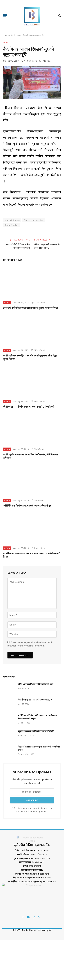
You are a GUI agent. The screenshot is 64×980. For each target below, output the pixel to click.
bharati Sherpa (12, 220)
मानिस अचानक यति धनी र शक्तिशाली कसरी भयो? (36, 684)
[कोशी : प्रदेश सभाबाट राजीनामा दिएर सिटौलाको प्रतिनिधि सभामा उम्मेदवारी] (32, 429)
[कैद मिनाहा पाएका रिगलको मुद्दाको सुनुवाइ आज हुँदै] (32, 98)
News (5, 42)
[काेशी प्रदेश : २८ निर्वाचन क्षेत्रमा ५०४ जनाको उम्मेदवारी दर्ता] (32, 381)
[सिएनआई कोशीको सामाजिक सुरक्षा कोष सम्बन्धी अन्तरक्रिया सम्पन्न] (9, 750)
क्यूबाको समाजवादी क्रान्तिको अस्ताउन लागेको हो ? (36, 731)
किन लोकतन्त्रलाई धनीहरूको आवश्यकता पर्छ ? (35, 699)
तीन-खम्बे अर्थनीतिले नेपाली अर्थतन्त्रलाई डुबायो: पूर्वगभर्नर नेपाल (30, 307)
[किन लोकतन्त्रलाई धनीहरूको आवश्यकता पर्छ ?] (9, 703)
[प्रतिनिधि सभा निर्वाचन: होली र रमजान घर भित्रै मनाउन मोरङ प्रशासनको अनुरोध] (9, 718)
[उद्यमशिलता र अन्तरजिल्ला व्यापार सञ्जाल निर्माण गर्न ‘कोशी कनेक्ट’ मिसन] (32, 527)
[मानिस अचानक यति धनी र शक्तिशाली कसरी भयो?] (9, 687)
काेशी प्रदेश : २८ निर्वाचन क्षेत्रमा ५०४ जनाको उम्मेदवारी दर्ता (28, 406)
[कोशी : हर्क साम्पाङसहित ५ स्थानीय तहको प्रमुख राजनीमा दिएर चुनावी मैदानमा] (32, 330)
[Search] (59, 15)
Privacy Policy (30, 811)
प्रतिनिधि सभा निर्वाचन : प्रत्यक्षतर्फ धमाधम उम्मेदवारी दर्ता (27, 505)
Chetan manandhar (34, 220)
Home (6, 35)
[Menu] (5, 15)
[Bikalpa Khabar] (32, 15)
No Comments (30, 61)
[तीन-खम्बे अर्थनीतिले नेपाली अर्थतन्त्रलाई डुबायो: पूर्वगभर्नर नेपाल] (32, 282)
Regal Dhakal (11, 225)
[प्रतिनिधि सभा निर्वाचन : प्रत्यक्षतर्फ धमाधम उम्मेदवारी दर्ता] (32, 480)
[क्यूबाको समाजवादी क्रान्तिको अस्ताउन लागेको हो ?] (9, 734)
